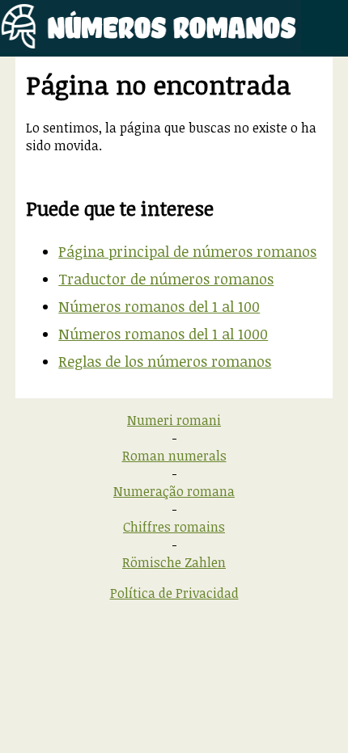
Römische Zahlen (174, 562)
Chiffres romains (174, 527)
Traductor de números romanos (166, 278)
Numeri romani (174, 420)
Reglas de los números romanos (164, 361)
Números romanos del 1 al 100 (159, 306)
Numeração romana (174, 491)
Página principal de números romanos (187, 251)
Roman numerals (174, 456)
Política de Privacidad (174, 593)
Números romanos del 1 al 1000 (163, 333)
